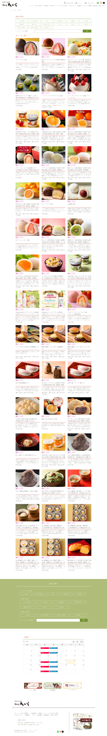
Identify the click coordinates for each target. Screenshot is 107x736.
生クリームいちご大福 (22, 240)
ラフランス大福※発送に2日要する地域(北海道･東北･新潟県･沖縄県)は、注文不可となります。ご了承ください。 (53, 169)
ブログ (84, 5)
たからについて (72, 5)
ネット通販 (85, 21)
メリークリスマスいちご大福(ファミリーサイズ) (79, 96)
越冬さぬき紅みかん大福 (49, 419)
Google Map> (39, 722)
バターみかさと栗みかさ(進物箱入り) (27, 346)
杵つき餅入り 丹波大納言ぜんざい (26, 455)
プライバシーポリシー (34, 730)
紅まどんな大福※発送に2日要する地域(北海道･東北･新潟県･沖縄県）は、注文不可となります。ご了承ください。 (79, 133)
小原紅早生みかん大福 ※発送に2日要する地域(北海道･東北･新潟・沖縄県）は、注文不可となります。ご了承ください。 (53, 133)
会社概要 (89, 5)
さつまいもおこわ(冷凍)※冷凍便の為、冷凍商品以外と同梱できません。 (53, 277)
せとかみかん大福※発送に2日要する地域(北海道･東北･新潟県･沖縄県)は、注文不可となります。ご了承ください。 (27, 277)
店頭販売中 (21, 24)
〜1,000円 (85, 24)
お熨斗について (53, 5)
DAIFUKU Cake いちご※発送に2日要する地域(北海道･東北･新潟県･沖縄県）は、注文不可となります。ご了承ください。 (27, 133)
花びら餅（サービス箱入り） (77, 383)
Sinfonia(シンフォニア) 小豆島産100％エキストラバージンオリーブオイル (53, 313)
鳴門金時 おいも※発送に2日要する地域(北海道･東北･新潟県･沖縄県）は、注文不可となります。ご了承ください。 (79, 561)
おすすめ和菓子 (34, 21)
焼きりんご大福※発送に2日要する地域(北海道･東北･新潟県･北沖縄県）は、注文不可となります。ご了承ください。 (79, 169)
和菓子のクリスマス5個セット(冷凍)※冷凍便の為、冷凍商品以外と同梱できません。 (27, 97)
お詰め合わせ (60, 21)
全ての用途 (27, 602)
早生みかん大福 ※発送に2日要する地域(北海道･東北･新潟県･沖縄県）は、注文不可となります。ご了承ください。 (27, 205)
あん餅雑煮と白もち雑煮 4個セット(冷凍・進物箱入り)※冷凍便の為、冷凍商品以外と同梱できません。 (27, 561)
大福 (47, 21)
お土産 (59, 24)
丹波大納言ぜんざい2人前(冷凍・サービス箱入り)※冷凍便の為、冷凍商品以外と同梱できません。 (27, 527)
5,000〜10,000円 (34, 27)
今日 (82, 641)
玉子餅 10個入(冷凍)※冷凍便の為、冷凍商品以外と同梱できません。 (27, 420)
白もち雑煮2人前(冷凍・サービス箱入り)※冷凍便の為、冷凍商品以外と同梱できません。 (79, 492)
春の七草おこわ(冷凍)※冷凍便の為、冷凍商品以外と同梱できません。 (53, 492)
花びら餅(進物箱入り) (22, 383)
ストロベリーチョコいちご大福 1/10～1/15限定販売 (78, 313)
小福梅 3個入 (72, 204)
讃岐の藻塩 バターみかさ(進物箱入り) (53, 347)
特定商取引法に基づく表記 (20, 730)
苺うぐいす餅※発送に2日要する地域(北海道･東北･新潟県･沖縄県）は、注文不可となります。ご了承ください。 (53, 241)
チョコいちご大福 (21, 59)
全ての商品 (21, 21)
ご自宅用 (73, 24)
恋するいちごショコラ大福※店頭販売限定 (53, 60)
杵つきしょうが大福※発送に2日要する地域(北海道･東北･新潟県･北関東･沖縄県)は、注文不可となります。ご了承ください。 (79, 420)
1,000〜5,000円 (21, 27)
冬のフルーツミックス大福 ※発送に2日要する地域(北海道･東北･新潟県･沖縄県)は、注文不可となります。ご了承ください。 (79, 61)
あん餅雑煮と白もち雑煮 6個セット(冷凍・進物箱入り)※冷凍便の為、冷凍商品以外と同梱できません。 (53, 561)
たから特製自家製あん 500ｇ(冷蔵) (27, 491)
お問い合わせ (101, 5)
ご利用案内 (46, 5)
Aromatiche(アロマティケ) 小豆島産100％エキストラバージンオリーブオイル (27, 313)
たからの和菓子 (38, 5)
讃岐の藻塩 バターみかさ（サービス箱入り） (79, 347)
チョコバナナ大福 (47, 204)
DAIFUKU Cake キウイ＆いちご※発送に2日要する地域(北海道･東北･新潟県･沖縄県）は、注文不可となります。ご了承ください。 (79, 277)
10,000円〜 (47, 27)
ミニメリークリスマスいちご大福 (52, 95)
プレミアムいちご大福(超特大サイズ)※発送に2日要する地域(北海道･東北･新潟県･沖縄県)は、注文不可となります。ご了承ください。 (27, 169)
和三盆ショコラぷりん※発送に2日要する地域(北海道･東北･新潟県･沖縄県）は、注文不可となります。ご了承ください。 (53, 384)
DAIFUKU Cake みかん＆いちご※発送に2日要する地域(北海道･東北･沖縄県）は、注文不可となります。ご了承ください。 (53, 456)
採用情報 (95, 5)
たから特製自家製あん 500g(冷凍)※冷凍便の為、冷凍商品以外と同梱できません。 (79, 456)
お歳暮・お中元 (47, 24)
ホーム (31, 5)
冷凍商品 (73, 21)
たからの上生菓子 (63, 5)
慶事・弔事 (34, 24)
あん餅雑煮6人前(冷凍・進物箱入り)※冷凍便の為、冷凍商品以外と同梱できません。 (79, 527)
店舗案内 (79, 5)
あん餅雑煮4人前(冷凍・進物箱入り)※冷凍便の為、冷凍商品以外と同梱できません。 (53, 527)
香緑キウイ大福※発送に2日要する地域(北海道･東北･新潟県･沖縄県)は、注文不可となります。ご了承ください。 (79, 241)
